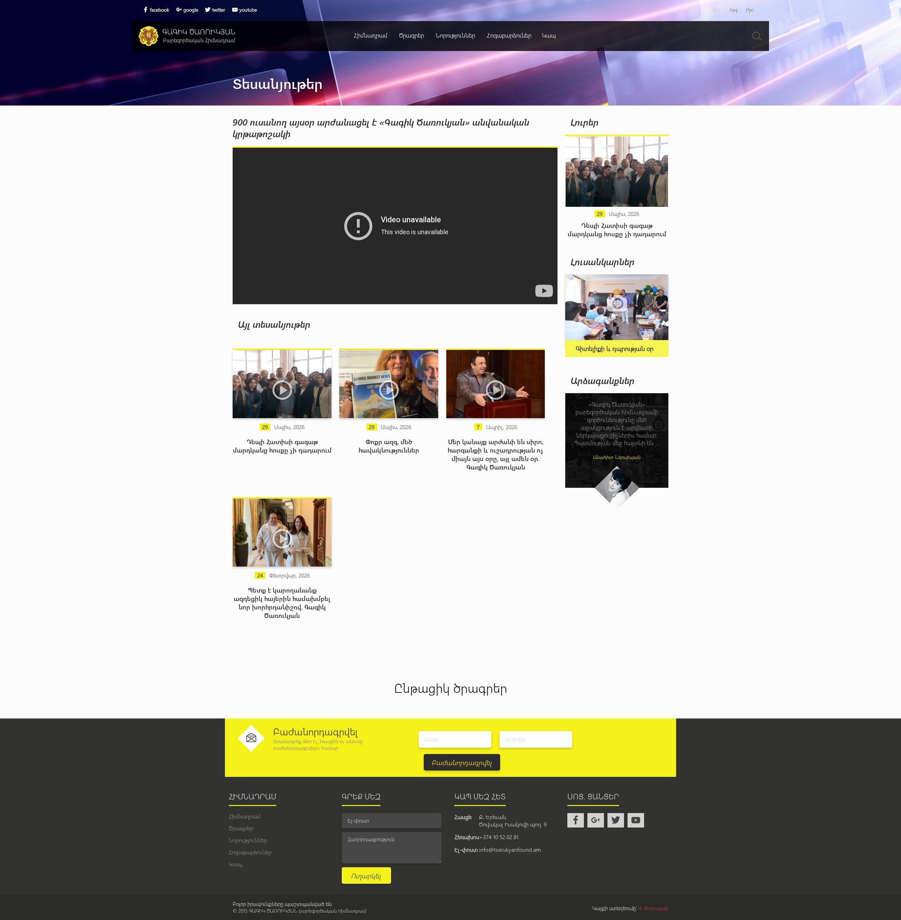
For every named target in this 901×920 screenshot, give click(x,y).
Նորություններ (455, 35)
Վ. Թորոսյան (653, 908)
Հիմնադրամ (371, 35)
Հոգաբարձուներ (509, 35)
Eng (733, 9)
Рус (749, 9)
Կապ (549, 35)
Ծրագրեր (411, 35)
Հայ (716, 9)
